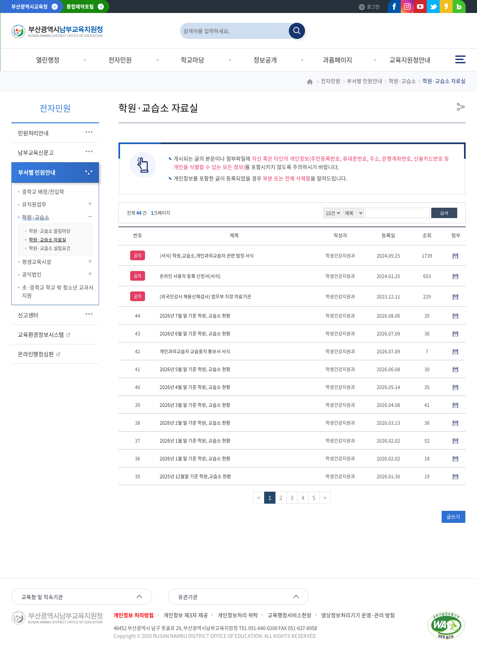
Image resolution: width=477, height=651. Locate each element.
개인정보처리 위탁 (238, 615)
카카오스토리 (444, 8)
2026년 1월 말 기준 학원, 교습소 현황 (195, 440)
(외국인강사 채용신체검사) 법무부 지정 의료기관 (205, 296)
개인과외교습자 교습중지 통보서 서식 (195, 351)
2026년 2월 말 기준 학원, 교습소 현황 (195, 422)
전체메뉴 (461, 56)
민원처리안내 (33, 133)
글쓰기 (453, 516)
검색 (444, 213)
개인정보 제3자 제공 (186, 615)
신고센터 (28, 315)
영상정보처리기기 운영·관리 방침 (358, 615)
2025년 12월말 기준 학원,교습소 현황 (195, 476)
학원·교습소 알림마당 (49, 230)
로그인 (373, 6)
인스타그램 (405, 8)
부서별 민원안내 (36, 172)
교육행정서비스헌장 (290, 615)
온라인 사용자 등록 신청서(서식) (190, 276)
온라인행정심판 (36, 354)
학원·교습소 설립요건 (49, 248)
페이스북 (392, 8)
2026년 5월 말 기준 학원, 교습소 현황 (195, 369)
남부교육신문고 (36, 152)
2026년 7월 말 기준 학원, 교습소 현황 (195, 315)
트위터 (431, 8)
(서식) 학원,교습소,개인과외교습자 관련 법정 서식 (207, 255)
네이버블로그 (457, 8)
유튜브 (418, 8)
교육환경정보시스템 (41, 334)
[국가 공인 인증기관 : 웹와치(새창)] (446, 625)
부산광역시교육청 (29, 6)
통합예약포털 (80, 6)
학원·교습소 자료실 (47, 239)
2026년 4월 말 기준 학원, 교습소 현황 (195, 387)
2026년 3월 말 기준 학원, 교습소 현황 (195, 404)
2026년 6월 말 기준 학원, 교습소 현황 (195, 333)
